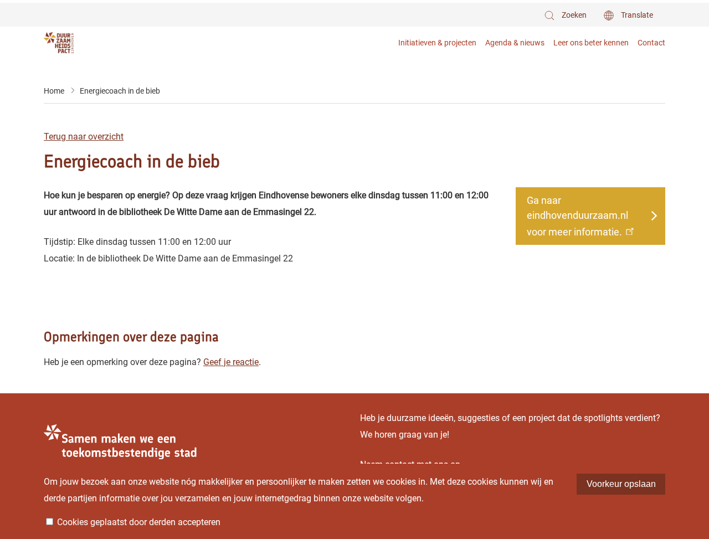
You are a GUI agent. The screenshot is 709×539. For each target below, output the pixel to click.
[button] (565, 15)
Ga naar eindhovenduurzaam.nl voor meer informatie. (577, 216)
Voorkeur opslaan (621, 484)
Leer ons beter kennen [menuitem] (591, 42)
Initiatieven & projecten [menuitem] (437, 42)
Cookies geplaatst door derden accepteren (138, 522)
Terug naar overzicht (84, 136)
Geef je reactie (231, 362)
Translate (637, 15)
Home (54, 90)
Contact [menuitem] (651, 42)
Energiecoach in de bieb (120, 90)
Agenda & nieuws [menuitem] (514, 42)
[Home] (81, 42)
